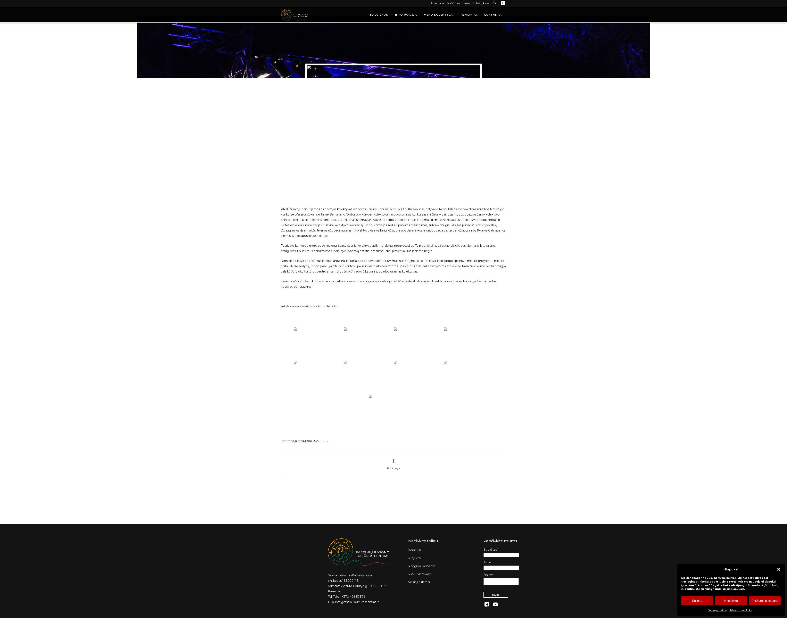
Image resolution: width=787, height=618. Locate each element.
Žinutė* (488, 575)
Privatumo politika (740, 610)
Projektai (414, 558)
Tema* (487, 562)
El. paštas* (490, 549)
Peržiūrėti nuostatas (765, 600)
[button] (779, 569)
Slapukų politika (717, 610)
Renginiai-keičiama (421, 566)
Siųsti (495, 594)
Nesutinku (731, 600)
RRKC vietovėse (458, 3)
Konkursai (415, 550)
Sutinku (697, 600)
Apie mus (437, 3)
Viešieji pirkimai (419, 582)
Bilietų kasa (481, 3)
